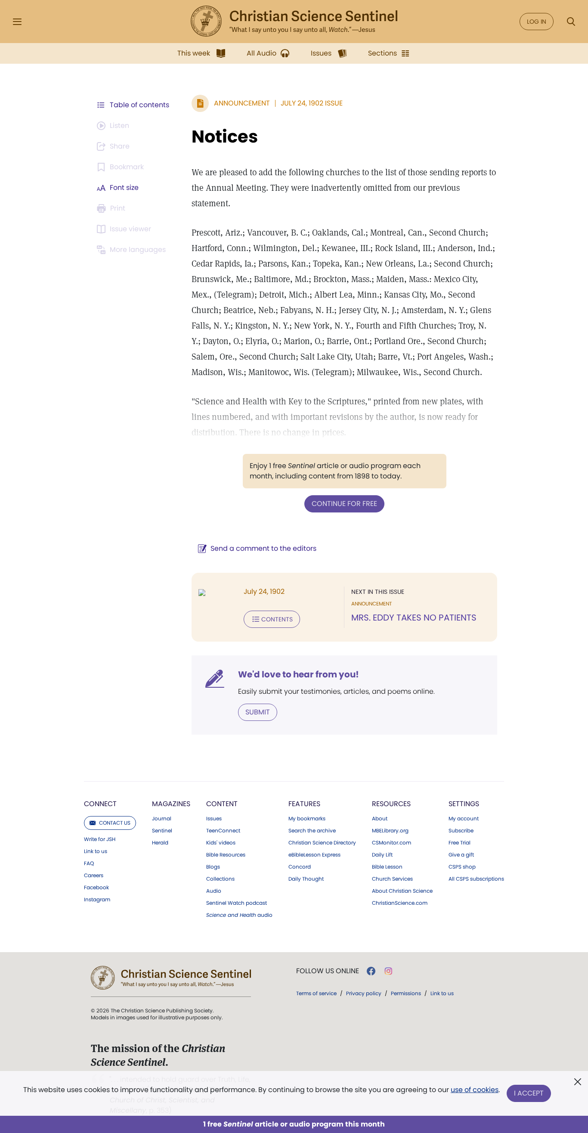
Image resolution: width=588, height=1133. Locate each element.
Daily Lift (382, 854)
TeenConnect (223, 830)
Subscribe (461, 830)
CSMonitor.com (391, 842)
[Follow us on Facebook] (371, 971)
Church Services (392, 879)
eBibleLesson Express (314, 854)
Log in (536, 21)
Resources (391, 804)
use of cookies (474, 1090)
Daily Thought (306, 879)
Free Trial (459, 842)
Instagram (97, 899)
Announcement (242, 103)
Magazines (171, 804)
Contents (277, 619)
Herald (160, 842)
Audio (213, 891)
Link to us (95, 851)
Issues (214, 818)
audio (239, 915)
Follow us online (327, 971)
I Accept (529, 1093)
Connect (100, 804)
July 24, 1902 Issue (312, 103)
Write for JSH (99, 839)
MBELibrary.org (390, 830)
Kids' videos (220, 842)
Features (304, 804)
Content (222, 804)
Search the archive (312, 830)
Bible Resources (225, 854)
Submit (257, 712)
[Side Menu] (17, 21)
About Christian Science (402, 891)
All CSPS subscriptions (476, 879)
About (379, 818)
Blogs (213, 866)
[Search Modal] (570, 21)
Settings (464, 804)
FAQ (89, 863)
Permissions (406, 993)
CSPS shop (462, 866)
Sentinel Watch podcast (236, 903)
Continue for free (344, 504)
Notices (225, 136)
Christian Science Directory (322, 842)
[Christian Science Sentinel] (294, 21)
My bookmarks (306, 818)
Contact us (114, 822)
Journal (161, 818)
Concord (299, 866)
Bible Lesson (387, 866)
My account (464, 818)
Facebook (96, 887)
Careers (93, 875)
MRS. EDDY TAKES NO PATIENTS (414, 618)
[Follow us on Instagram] (388, 971)
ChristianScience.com (399, 903)
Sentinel (162, 830)
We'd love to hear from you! (298, 674)
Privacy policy (363, 993)
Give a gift (461, 854)
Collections (220, 879)
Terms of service (316, 993)
